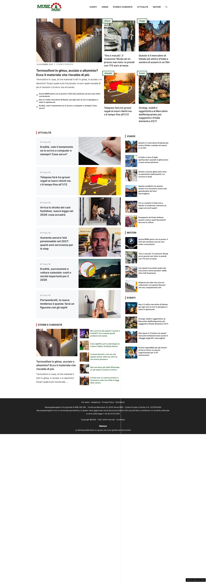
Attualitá (142, 7)
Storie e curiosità (122, 7)
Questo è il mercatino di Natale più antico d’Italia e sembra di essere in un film (154, 59)
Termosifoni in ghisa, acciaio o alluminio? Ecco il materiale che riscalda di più (56, 365)
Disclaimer (120, 402)
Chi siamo (85, 402)
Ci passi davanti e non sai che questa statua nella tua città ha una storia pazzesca (103, 356)
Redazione (95, 402)
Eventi (93, 7)
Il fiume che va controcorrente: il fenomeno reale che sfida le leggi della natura (104, 380)
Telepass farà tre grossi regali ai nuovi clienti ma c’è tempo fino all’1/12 (118, 111)
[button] (166, 6)
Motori (157, 7)
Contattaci (120, 419)
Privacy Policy (108, 402)
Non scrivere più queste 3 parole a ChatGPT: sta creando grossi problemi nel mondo (105, 333)
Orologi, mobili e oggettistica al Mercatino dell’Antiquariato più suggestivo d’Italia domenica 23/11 (153, 114)
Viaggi (105, 7)
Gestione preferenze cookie (196, 580)
